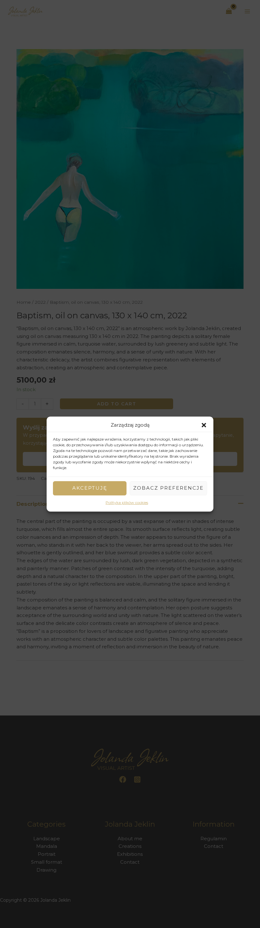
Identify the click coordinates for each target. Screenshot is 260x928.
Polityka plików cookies (127, 502)
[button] (204, 425)
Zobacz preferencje (168, 488)
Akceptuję (89, 488)
